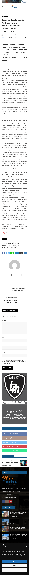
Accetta (14, 561)
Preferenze (14, 569)
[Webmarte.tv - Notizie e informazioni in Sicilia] (14, 6)
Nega (14, 565)
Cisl (19, 245)
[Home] (2, 11)
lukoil (19, 239)
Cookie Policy (14, 573)
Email (3, 345)
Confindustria (12, 239)
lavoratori (13, 247)
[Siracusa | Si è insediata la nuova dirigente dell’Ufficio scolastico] (5, 514)
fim (14, 241)
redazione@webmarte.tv (10, 497)
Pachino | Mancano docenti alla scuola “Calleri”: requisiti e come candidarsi (18, 528)
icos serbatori (6, 245)
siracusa (17, 243)
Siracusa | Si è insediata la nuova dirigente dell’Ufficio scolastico (18, 513)
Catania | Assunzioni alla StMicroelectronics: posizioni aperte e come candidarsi (17, 520)
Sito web (4, 352)
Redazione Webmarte (14, 272)
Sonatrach (5, 247)
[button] (26, 546)
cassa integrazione (7, 243)
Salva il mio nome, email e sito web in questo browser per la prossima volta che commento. (15, 362)
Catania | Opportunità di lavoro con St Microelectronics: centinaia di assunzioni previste (18, 535)
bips (18, 241)
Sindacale (6, 11)
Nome (3, 337)
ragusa (14, 245)
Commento (5, 320)
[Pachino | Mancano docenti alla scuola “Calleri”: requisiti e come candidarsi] (5, 529)
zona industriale (6, 241)
